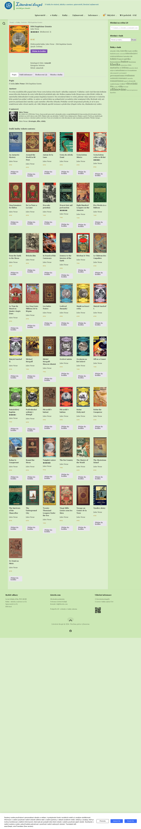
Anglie (130, 51)
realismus (130, 75)
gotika (127, 58)
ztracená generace (132, 90)
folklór (113, 58)
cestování (122, 53)
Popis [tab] (14, 74)
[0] (104, 15)
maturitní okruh (133, 68)
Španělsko (113, 92)
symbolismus (114, 84)
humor (124, 61)
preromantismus (117, 75)
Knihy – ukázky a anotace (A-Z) (16, 602)
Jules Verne (20, 83)
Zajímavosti (77, 15)
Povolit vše (130, 821)
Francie (120, 59)
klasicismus (132, 62)
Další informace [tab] (25, 74)
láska (129, 65)
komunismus (124, 65)
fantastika (126, 56)
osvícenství (123, 73)
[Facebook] (70, 631)
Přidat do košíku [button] (14, 172)
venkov (122, 84)
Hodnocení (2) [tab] (41, 74)
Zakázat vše (116, 821)
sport (126, 81)
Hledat (134, 40)
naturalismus (120, 70)
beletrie (24, 22)
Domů (12, 22)
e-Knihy (53, 15)
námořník (39, 68)
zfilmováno (118, 89)
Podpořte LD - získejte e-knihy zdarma (63, 609)
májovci (112, 70)
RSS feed (9, 606)
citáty (43, 121)
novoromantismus (131, 70)
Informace (93, 15)
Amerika (123, 51)
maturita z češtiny (119, 67)
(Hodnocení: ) (45, 32)
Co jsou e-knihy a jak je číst (104, 602)
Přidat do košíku (39, 51)
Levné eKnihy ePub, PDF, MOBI (16, 599)
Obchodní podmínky (57, 599)
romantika (130, 78)
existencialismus (116, 56)
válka (120, 86)
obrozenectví (114, 73)
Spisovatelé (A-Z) (12, 604)
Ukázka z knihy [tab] (56, 74)
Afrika (118, 51)
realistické (114, 78)
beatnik (117, 53)
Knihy (65, 15)
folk (131, 56)
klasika (115, 64)
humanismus (115, 62)
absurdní (113, 51)
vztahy (116, 87)
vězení (126, 87)
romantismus (117, 80)
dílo (38, 121)
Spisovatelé (40, 15)
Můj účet (111, 15)
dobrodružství (131, 53)
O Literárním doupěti (102, 599)
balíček (112, 54)
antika (134, 51)
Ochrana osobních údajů (58, 602)
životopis (32, 121)
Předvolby (103, 821)
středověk (131, 81)
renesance (122, 78)
